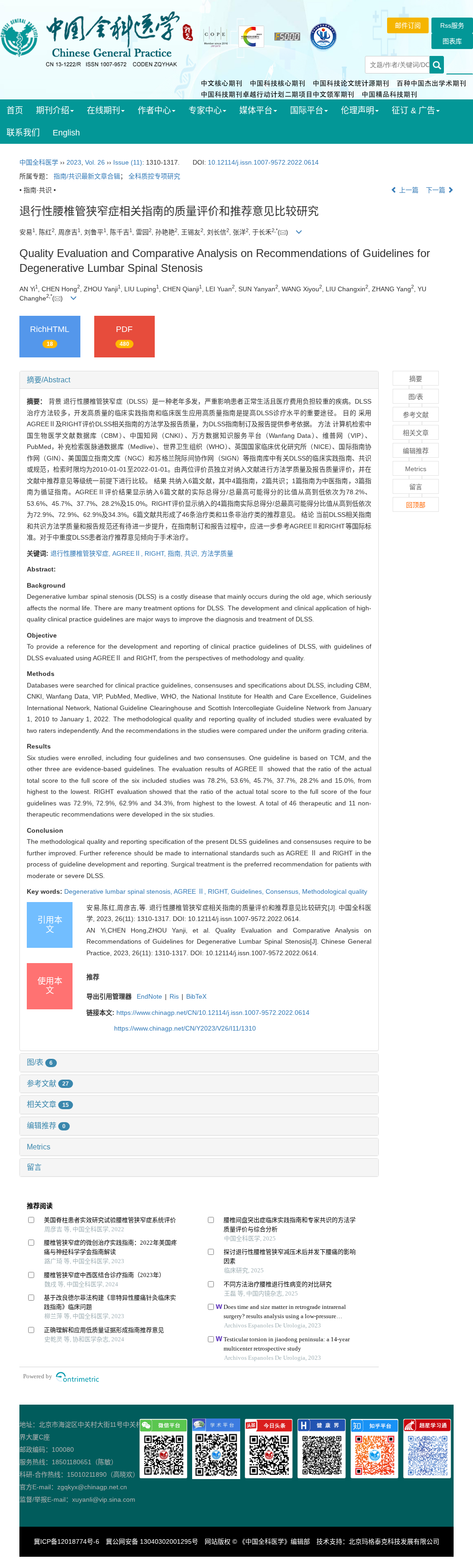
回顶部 (415, 505)
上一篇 (407, 190)
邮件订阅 (408, 25)
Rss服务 (452, 25)
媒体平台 (256, 110)
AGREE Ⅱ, (191, 891)
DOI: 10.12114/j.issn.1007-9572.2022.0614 (236, 918)
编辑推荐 (46, 1126)
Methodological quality (334, 891)
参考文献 (48, 1083)
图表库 (452, 41)
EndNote (149, 996)
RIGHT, (156, 553)
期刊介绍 (52, 110)
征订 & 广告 (413, 110)
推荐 (92, 977)
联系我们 (23, 132)
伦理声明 (357, 110)
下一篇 (436, 190)
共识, (192, 553)
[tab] (199, 380)
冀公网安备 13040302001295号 (152, 1541)
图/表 (40, 1062)
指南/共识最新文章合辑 (87, 176)
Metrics (38, 1147)
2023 (74, 162)
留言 (34, 1167)
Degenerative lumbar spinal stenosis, (119, 891)
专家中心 (205, 110)
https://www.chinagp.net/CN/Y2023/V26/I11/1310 (185, 1028)
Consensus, (284, 891)
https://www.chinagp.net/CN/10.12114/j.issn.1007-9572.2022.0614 (212, 1012)
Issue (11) (127, 162)
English (66, 132)
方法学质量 (217, 553)
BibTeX (196, 996)
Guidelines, (248, 891)
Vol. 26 (95, 162)
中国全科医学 (38, 162)
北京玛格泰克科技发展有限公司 (394, 1541)
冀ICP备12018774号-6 (66, 1541)
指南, (176, 553)
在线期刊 (103, 110)
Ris (174, 996)
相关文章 (48, 1104)
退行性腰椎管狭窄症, (81, 553)
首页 (14, 110)
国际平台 (306, 110)
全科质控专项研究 (154, 176)
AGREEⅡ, (128, 553)
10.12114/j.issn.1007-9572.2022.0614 (263, 162)
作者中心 (154, 110)
